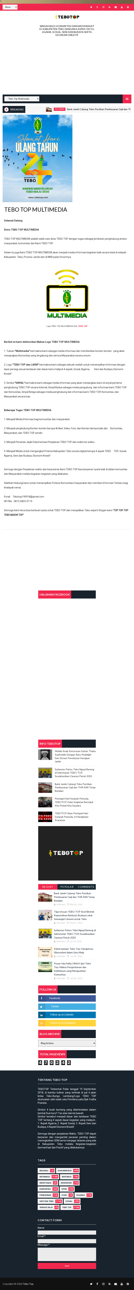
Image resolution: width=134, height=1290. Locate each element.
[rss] (109, 7)
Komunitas (45, 1189)
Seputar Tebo (46, 1201)
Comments (86, 886)
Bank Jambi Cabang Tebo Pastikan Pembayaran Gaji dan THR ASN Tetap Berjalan (75, 787)
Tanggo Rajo (46, 1207)
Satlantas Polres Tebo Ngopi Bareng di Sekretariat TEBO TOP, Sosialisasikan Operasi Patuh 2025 (74, 773)
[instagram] (103, 7)
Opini (64, 1189)
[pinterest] (128, 7)
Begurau (43, 1171)
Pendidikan (45, 1195)
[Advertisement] (67, 66)
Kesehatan (66, 1183)
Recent (47, 886)
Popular (67, 886)
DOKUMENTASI (65, 1171)
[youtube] (121, 7)
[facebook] (97, 7)
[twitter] (91, 7)
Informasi (47, 109)
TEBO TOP (83, 326)
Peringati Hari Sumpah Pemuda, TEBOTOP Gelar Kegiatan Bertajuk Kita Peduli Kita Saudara (74, 802)
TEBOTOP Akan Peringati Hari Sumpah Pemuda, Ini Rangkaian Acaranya (71, 817)
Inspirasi (66, 1177)
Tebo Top (67, 1207)
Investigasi (45, 1183)
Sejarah (80, 1195)
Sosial (68, 1201)
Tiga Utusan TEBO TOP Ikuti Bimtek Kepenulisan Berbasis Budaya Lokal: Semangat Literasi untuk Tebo (74, 915)
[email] (115, 7)
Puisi (64, 1195)
